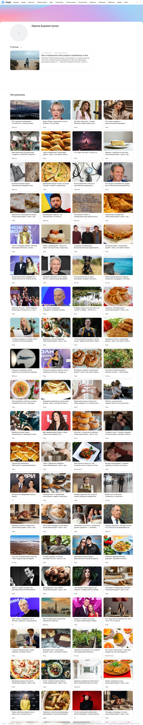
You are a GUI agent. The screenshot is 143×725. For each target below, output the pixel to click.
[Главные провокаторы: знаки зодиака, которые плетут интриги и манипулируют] (24, 643)
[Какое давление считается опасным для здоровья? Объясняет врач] (87, 176)
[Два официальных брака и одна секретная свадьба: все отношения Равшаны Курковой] (56, 425)
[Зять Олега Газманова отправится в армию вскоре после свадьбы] (56, 301)
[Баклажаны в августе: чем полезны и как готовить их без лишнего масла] (87, 456)
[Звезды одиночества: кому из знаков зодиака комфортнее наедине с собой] (87, 487)
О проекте (66, 723)
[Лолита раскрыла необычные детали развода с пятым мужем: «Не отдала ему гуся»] (87, 705)
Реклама (18, 723)
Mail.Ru (4, 723)
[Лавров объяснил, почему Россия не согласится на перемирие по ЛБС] (118, 518)
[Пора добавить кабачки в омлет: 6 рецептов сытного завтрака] (24, 394)
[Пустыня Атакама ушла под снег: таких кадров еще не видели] (24, 550)
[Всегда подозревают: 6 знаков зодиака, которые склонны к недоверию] (118, 456)
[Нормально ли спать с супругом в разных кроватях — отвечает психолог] (87, 518)
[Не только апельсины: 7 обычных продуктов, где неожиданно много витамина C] (118, 643)
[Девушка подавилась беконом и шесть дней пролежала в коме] (87, 674)
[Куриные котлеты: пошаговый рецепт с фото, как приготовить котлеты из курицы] (118, 332)
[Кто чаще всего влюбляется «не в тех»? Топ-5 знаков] (118, 612)
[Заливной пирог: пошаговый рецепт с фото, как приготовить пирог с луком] (118, 239)
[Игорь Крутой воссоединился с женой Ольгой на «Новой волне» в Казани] (24, 270)
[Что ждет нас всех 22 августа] (87, 145)
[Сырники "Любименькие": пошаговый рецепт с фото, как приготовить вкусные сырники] (118, 301)
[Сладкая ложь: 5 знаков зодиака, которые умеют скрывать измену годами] (118, 425)
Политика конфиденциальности (98, 723)
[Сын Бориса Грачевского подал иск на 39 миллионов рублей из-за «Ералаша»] (118, 176)
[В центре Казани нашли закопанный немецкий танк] (24, 176)
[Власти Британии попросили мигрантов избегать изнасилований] (56, 612)
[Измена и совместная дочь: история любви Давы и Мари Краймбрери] (87, 612)
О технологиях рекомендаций (78, 723)
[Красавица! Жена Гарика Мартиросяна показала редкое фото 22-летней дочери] (87, 550)
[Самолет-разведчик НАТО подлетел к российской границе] (24, 363)
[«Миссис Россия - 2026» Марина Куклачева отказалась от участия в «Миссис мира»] (24, 301)
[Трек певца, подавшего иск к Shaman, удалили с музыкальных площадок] (24, 612)
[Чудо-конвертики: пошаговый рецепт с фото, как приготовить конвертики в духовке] (56, 145)
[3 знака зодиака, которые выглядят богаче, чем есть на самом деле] (56, 550)
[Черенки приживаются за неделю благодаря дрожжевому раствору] (87, 643)
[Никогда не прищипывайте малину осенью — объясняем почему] (118, 363)
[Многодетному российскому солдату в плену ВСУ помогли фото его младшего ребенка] (24, 145)
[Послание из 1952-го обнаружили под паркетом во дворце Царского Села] (87, 208)
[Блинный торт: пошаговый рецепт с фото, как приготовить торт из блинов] (56, 643)
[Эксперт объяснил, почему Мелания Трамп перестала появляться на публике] (87, 114)
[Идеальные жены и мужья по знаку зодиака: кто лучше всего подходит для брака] (87, 394)
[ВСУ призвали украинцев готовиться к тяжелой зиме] (24, 114)
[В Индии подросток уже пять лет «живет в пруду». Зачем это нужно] (87, 301)
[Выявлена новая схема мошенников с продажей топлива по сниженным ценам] (24, 425)
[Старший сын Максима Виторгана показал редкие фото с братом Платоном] (87, 239)
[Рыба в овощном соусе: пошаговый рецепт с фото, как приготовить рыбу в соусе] (118, 674)
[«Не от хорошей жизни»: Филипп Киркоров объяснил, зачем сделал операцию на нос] (24, 239)
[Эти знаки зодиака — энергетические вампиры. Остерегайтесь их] (118, 114)
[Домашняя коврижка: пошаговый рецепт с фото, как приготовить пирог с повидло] (56, 394)
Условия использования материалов (118, 723)
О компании (11, 723)
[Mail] (3, 2)
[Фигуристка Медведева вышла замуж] (24, 487)
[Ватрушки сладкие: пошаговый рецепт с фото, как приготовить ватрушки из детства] (87, 363)
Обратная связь (134, 723)
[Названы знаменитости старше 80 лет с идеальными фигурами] (56, 270)
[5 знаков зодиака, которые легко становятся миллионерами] (24, 332)
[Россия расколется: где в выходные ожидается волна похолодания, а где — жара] (87, 270)
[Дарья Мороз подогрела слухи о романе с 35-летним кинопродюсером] (56, 114)
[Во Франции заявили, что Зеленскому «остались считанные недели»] (56, 208)
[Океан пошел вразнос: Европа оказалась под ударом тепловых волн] (118, 270)
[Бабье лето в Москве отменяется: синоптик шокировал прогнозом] (118, 487)
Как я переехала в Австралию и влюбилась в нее (64, 55)
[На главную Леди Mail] (7, 2)
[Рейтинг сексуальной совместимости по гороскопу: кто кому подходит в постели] (118, 394)
